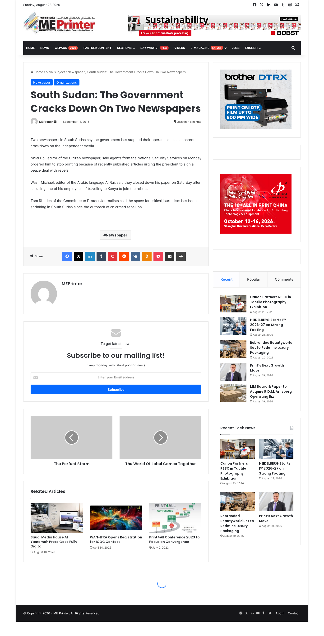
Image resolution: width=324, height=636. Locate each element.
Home (38, 72)
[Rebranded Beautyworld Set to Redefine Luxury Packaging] (233, 349)
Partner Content (97, 48)
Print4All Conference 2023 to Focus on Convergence (174, 539)
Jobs (236, 48)
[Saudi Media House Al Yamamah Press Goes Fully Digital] (57, 517)
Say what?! (153, 48)
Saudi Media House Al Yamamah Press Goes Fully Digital (54, 542)
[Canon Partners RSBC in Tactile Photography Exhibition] (233, 303)
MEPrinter (46, 121)
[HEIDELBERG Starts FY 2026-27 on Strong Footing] (233, 326)
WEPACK (65, 48)
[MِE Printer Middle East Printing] (61, 23)
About (280, 613)
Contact (294, 613)
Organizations (66, 82)
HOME (30, 48)
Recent (226, 279)
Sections (124, 48)
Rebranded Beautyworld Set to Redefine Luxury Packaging (271, 347)
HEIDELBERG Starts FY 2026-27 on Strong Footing (268, 324)
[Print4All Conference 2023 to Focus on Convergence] (175, 517)
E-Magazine (206, 48)
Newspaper (76, 72)
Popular (253, 279)
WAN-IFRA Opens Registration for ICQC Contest (116, 539)
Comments (284, 279)
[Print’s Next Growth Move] (233, 372)
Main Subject (55, 72)
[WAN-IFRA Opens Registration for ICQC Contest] (116, 517)
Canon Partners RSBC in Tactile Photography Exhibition (270, 302)
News (44, 48)
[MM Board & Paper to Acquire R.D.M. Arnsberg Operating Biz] (233, 393)
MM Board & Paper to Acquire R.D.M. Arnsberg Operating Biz (271, 391)
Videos (179, 48)
